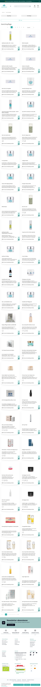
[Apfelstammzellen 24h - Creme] (10, 36)
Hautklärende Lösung (6, 279)
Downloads (4, 655)
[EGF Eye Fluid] (30, 418)
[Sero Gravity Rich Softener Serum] (30, 318)
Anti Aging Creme (25, 499)
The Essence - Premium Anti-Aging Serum (9, 449)
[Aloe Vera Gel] (30, 199)
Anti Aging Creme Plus (26, 475)
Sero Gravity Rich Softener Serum (28, 324)
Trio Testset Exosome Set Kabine (8, 350)
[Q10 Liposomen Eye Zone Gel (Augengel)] (30, 594)
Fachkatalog (4, 656)
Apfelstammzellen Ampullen (7, 66)
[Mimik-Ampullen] (30, 36)
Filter (21, 20)
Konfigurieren (27, 684)
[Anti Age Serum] (30, 393)
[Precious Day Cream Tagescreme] (30, 368)
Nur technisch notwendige (18, 684)
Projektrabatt (17, 644)
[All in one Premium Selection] (10, 418)
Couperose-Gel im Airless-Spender (28, 232)
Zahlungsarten (32, 644)
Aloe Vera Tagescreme (26, 135)
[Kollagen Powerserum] (30, 442)
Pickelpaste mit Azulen (26, 279)
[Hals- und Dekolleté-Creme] (10, 294)
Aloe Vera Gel (24, 206)
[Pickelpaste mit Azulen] (30, 272)
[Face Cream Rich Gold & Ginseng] (30, 545)
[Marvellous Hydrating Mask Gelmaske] (30, 343)
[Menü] (10, 6)
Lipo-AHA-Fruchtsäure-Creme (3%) (28, 111)
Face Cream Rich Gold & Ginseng (28, 551)
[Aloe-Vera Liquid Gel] (10, 493)
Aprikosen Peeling (5, 256)
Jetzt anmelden (11, 624)
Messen (16, 643)
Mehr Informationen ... (4, 686)
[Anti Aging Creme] (30, 493)
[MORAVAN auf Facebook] (34, 652)
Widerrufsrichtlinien (12, 679)
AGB (7, 679)
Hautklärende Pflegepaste (27, 301)
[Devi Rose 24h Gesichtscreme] (10, 468)
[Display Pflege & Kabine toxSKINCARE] (10, 318)
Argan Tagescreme (25, 576)
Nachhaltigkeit (4, 644)
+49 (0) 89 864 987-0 (19, 656)
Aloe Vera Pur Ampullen (6, 88)
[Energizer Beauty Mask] (30, 176)
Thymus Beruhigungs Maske (7, 183)
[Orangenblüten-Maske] (30, 519)
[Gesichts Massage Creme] (30, 81)
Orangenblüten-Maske (26, 526)
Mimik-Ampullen (25, 43)
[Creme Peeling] (30, 249)
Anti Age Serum (25, 400)
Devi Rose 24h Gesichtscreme (7, 475)
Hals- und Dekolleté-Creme (7, 301)
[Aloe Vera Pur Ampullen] (10, 81)
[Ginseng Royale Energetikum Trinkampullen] (10, 519)
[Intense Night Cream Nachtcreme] (10, 368)
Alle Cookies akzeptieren (35, 684)
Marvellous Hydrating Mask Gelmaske (29, 350)
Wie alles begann (5, 641)
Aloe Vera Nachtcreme (6, 135)
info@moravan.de (19, 657)
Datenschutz (24, 679)
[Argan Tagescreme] (30, 569)
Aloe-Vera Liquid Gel (6, 499)
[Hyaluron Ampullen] (30, 59)
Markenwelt (4, 643)
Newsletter (4, 652)
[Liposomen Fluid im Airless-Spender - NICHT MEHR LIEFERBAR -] (10, 104)
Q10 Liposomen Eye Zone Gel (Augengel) (29, 601)
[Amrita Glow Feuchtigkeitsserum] (10, 569)
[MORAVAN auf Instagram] (31, 652)
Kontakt (31, 646)
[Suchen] (30, 6)
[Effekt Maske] (10, 199)
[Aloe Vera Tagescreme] (30, 128)
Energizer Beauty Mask (26, 183)
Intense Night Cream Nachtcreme (8, 375)
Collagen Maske (25, 160)
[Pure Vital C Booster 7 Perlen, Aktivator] (10, 594)
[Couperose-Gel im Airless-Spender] (30, 225)
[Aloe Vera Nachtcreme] (10, 128)
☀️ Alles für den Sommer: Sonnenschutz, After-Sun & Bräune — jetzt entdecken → (18, 1)
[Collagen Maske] (30, 153)
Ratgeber (3, 653)
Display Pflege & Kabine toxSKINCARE (9, 324)
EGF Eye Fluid (24, 424)
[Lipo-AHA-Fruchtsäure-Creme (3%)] (30, 104)
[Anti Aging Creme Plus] (30, 468)
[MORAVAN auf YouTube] (37, 652)
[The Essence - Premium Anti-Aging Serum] (10, 442)
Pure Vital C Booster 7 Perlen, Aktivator (9, 601)
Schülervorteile (17, 641)
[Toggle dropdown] (33, 1)
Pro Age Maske (5, 160)
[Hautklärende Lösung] (10, 272)
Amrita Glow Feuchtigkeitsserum (8, 576)
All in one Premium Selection (7, 424)
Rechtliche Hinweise (30, 679)
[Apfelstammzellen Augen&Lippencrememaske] (10, 225)
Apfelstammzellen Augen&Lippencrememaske (7, 233)
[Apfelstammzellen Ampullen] (10, 59)
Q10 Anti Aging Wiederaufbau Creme (9, 400)
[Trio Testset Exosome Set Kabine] (10, 343)
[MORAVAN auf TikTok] (34, 654)
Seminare (16, 640)
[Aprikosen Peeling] (10, 249)
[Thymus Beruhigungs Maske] (10, 176)
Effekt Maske (4, 206)
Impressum (19, 679)
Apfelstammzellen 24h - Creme (7, 43)
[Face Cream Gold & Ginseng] (10, 545)
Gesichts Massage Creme (27, 88)
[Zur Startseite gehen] (4, 6)
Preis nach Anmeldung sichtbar (8, 71)
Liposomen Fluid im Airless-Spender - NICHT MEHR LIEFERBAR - (10, 112)
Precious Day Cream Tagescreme (28, 375)
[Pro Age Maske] (10, 153)
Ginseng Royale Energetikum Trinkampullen (10, 526)
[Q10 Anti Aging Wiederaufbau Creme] (10, 393)
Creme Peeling (25, 256)
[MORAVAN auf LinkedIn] (31, 654)
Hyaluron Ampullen (25, 66)
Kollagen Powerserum (26, 449)
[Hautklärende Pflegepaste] (30, 294)
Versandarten (32, 645)
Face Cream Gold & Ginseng (7, 551)
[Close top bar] (39, 1)
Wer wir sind (4, 640)
